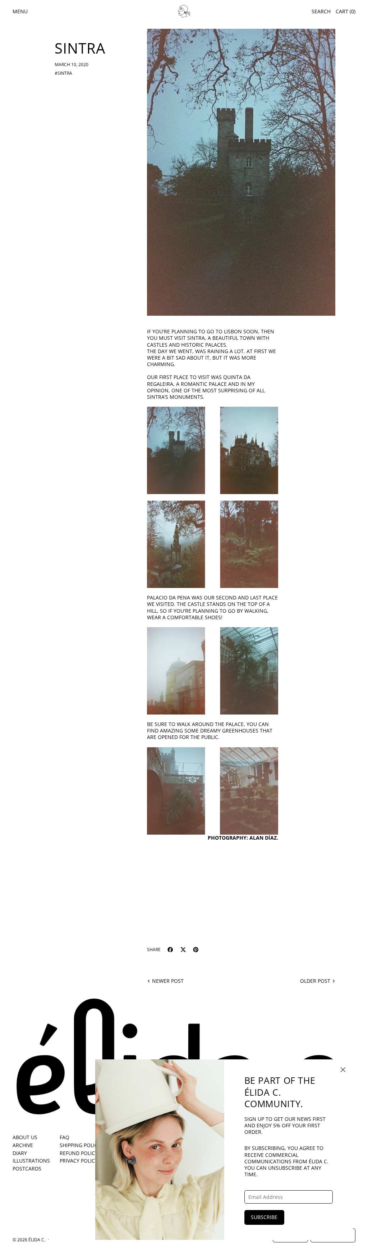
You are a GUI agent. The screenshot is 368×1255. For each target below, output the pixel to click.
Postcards (27, 1168)
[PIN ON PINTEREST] (196, 949)
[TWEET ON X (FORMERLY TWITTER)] (183, 949)
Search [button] (321, 11)
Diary (20, 1153)
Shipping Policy (80, 1145)
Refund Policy (79, 1153)
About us (25, 1137)
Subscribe (264, 1217)
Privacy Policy (79, 1160)
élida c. (36, 1239)
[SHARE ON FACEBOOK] (170, 949)
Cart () (345, 11)
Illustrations (31, 1160)
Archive (23, 1145)
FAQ (64, 1137)
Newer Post (168, 981)
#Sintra (63, 73)
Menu (20, 11)
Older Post (315, 981)
